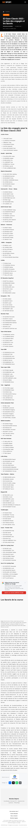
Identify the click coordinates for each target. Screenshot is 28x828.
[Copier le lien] (20, 782)
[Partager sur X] (13, 782)
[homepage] (7, 2)
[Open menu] (25, 2)
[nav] (3, 11)
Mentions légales (14, 818)
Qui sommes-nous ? (14, 811)
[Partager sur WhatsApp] (16, 782)
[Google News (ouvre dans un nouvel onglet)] (14, 777)
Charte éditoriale (14, 813)
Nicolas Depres (14, 798)
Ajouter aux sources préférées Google (13, 592)
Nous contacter (14, 815)
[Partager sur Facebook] (10, 782)
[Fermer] (25, 583)
